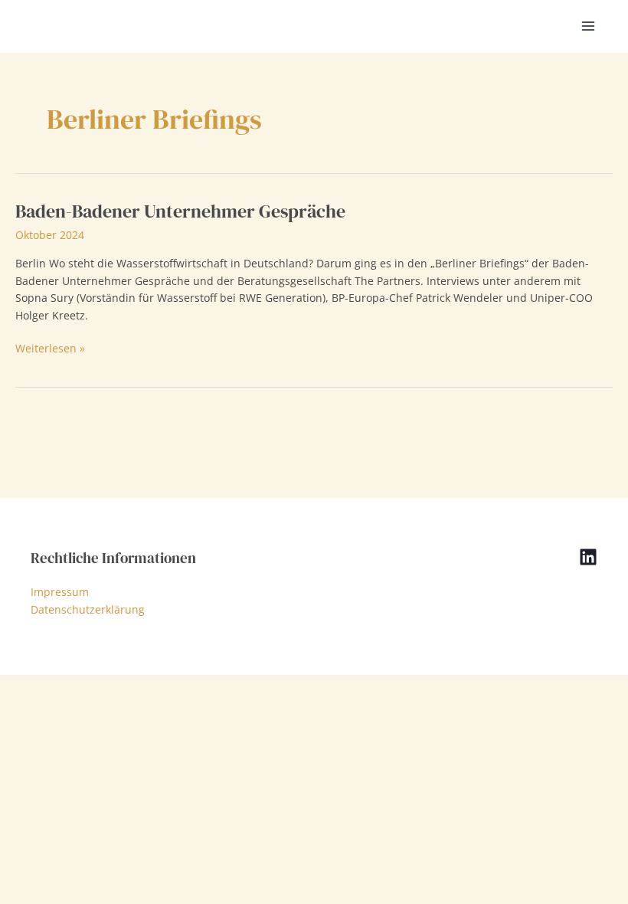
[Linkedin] (588, 557)
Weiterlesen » (50, 349)
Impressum (60, 592)
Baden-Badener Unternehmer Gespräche (180, 211)
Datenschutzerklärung (88, 609)
